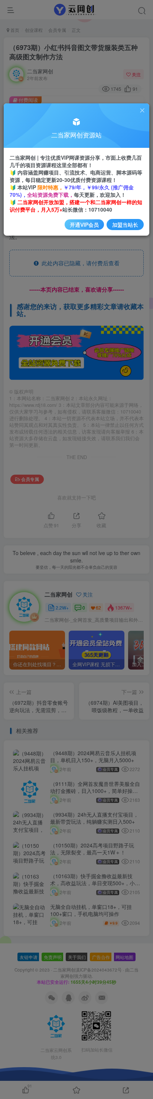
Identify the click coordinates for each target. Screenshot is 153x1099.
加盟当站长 (125, 224)
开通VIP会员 (84, 224)
